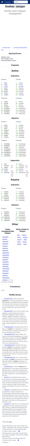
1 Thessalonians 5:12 (9, 334)
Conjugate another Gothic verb (14, 48)
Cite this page (6, 47)
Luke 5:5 (6, 377)
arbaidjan (5, 280)
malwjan (25, 237)
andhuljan (5, 275)
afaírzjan (5, 239)
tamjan (24, 242)
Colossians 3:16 (8, 311)
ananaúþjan (6, 264)
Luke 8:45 (6, 404)
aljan (18, 235)
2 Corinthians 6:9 (8, 327)
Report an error (5, 442)
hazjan (19, 237)
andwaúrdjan (6, 277)
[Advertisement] (15, 30)
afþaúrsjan (5, 250)
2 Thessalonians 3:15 (9, 357)
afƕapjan (5, 246)
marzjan (19, 239)
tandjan (19, 244)
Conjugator (8, 2)
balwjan (24, 235)
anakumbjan (6, 255)
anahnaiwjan (6, 253)
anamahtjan (6, 257)
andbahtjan (5, 271)
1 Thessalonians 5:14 (9, 345)
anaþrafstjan (6, 268)
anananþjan (6, 262)
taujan (25, 244)
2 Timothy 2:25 (8, 366)
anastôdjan (5, 266)
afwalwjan (5, 248)
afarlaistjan (5, 237)
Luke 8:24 (6, 389)
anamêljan (5, 259)
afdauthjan (5, 241)
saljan (25, 239)
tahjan (18, 242)
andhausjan (5, 273)
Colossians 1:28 (8, 298)
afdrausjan (5, 243)
